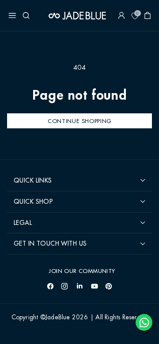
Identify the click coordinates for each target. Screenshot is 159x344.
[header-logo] (77, 15)
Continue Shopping (79, 120)
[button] (12, 15)
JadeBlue (57, 317)
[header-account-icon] (121, 15)
